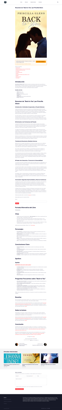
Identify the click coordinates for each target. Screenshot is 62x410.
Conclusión (17, 77)
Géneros (26, 2)
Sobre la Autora (18, 76)
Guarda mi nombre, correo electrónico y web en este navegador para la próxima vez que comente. (29, 386)
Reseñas (17, 75)
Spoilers (17, 73)
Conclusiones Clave (19, 72)
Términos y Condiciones (7, 401)
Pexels (34, 336)
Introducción (18, 67)
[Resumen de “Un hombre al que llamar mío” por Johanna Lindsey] (12, 358)
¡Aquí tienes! (33, 225)
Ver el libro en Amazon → (41, 61)
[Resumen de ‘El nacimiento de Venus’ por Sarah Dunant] (31, 358)
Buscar (16, 199)
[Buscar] (57, 2)
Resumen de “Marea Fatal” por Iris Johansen (48, 364)
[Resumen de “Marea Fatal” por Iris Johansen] (49, 358)
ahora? (26, 306)
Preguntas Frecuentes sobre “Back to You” (22, 74)
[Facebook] (41, 408)
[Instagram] (49, 408)
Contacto (40, 2)
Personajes (17, 71)
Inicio (21, 2)
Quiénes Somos (33, 2)
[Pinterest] (44, 408)
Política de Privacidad (7, 399)
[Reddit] (45, 408)
